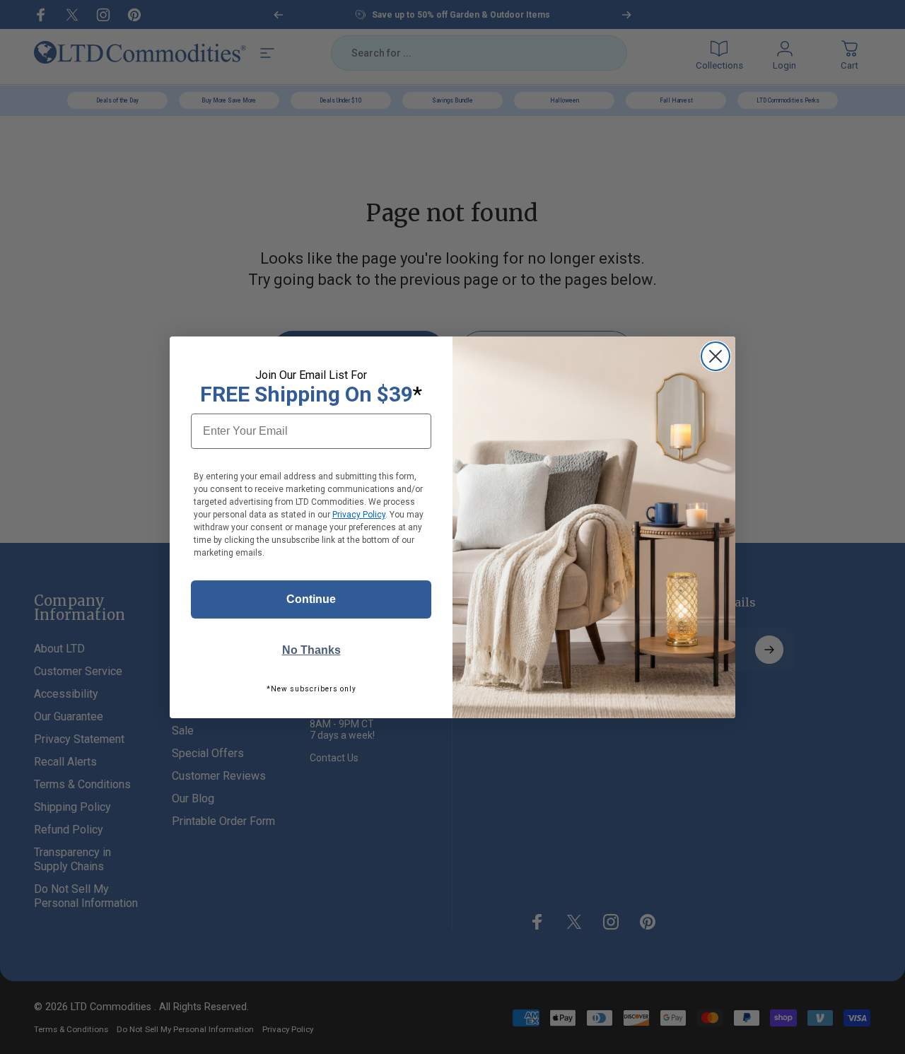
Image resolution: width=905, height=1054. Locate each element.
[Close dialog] (715, 356)
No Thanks (311, 650)
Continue (311, 599)
